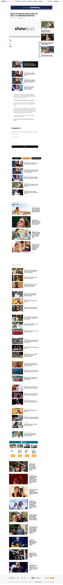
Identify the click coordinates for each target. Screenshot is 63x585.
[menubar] (62, 1)
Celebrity (12, 1)
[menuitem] (62, 1)
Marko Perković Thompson (30, 95)
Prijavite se (25, 146)
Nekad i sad (24, 1)
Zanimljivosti (18, 1)
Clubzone (40, 1)
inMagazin (35, 1)
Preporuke (30, 1)
